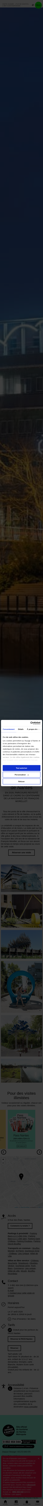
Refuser (21, 781)
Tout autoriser (21, 768)
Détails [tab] (21, 729)
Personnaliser (20, 775)
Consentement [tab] (8, 729)
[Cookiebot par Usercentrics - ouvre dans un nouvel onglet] (30, 723)
